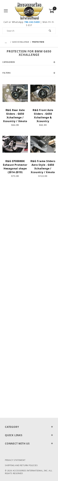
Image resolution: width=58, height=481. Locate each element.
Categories (8, 62)
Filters (6, 73)
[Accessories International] (29, 10)
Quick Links (13, 435)
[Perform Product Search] (50, 31)
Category (12, 427)
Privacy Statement (15, 460)
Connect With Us (17, 443)
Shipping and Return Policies (21, 465)
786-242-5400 (32, 22)
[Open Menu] (5, 11)
